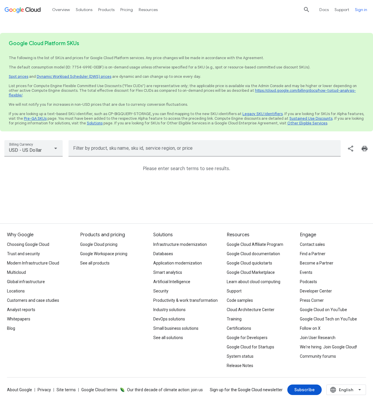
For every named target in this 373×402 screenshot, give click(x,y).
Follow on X (310, 328)
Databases (163, 253)
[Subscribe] (304, 390)
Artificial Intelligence (171, 281)
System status (240, 356)
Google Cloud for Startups (250, 347)
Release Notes (240, 365)
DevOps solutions (169, 319)
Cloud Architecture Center (251, 309)
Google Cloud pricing (98, 244)
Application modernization (177, 263)
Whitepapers (18, 319)
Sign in (361, 9)
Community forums (318, 356)
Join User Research (317, 337)
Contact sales (312, 244)
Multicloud (16, 272)
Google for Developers (247, 337)
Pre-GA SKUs (35, 118)
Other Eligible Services (307, 123)
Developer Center (316, 291)
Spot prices (18, 76)
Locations (16, 291)
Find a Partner (313, 253)
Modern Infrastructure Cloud (33, 263)
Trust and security (23, 253)
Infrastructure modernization (180, 244)
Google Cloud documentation (253, 253)
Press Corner (312, 300)
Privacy (44, 389)
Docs (324, 9)
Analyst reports (21, 309)
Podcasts (308, 281)
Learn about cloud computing (253, 281)
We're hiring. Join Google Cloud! (328, 347)
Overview (61, 9)
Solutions (95, 123)
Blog (11, 328)
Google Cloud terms (99, 389)
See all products (95, 263)
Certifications (239, 328)
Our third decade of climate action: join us (165, 389)
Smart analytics (167, 272)
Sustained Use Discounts (310, 118)
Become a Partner (316, 263)
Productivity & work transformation (185, 300)
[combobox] (33, 148)
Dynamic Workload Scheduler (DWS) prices (74, 76)
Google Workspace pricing (103, 253)
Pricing (126, 9)
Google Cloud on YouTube (323, 309)
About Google (19, 389)
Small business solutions (175, 328)
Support (342, 9)
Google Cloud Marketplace (251, 272)
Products (106, 9)
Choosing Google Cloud (28, 244)
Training (234, 319)
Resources (148, 9)
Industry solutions (169, 309)
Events (306, 272)
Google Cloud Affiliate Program (255, 244)
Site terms (66, 389)
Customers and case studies (33, 300)
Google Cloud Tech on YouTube (328, 319)
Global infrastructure (26, 281)
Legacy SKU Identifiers (262, 113)
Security (160, 291)
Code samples (240, 300)
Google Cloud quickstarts (249, 263)
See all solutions (168, 337)
